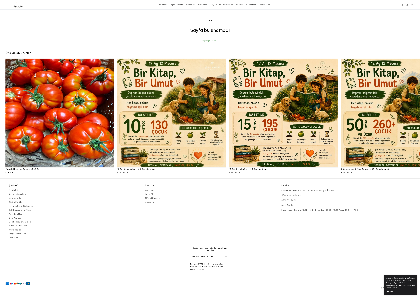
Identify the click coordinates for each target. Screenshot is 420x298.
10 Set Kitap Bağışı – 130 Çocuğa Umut (136, 169)
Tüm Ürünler (264, 5)
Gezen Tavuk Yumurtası (196, 5)
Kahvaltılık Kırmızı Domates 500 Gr (22, 169)
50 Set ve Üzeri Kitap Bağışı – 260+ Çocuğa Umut (365, 169)
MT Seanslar (251, 5)
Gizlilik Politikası (208, 266)
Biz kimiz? (163, 5)
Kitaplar (239, 5)
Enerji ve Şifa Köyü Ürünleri (221, 5)
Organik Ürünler (177, 5)
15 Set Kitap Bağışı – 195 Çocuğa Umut (248, 169)
